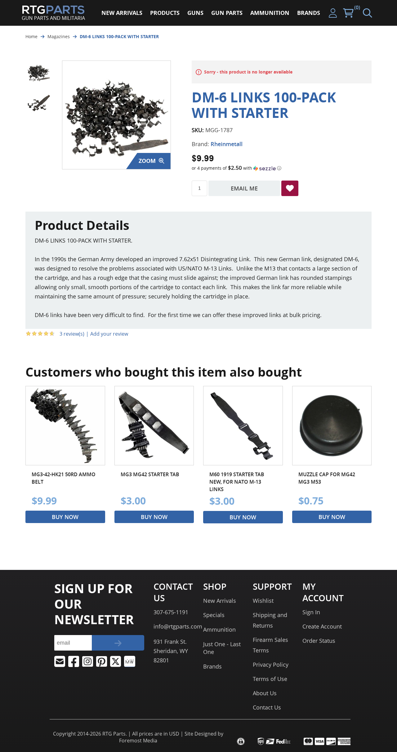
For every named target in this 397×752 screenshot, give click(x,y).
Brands (212, 666)
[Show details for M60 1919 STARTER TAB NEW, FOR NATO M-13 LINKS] (243, 425)
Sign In (311, 612)
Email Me (244, 188)
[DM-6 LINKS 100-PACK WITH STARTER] (38, 72)
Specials (214, 615)
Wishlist (263, 600)
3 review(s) (72, 333)
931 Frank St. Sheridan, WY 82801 (171, 651)
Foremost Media (138, 740)
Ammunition (219, 629)
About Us (265, 693)
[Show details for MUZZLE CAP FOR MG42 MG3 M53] (332, 425)
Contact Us (267, 707)
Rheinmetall (227, 144)
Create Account (322, 626)
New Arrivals (219, 600)
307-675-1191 (171, 612)
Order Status (318, 640)
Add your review (109, 333)
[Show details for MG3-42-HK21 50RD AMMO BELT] (65, 425)
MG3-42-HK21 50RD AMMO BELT (64, 478)
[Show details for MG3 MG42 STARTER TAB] (154, 425)
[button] (282, 168)
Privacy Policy (270, 664)
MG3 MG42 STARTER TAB (150, 474)
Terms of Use (270, 679)
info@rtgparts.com (178, 626)
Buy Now (65, 517)
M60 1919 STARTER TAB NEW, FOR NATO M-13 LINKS (236, 482)
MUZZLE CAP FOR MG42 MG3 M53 (326, 478)
